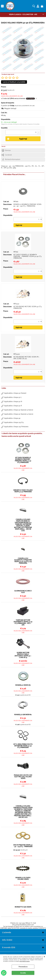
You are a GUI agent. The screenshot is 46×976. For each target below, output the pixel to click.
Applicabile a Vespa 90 (12, 418)
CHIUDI (44, 956)
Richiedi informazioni (12, 159)
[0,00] (42, 6)
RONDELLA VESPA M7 (23, 685)
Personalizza (23, 967)
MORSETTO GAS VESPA (23, 907)
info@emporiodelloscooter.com (23, 925)
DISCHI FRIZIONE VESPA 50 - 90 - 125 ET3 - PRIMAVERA (23, 845)
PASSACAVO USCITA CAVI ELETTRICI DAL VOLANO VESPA (23, 776)
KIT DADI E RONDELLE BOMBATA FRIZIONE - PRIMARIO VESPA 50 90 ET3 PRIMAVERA (27, 256)
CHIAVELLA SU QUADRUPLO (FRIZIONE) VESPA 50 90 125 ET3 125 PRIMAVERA (23, 561)
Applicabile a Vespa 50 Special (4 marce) (18, 414)
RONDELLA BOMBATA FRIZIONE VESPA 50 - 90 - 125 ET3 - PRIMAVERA (27, 205)
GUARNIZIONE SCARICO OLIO (23, 591)
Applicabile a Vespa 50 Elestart (15, 393)
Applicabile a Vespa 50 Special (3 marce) (18, 410)
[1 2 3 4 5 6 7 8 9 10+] (23, 132)
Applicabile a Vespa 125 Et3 (14, 422)
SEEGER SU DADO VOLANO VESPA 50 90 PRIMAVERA (23, 491)
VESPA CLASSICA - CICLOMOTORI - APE (23, 14)
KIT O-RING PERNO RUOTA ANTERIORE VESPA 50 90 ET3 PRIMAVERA (23, 745)
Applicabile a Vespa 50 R (13, 406)
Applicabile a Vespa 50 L (13, 397)
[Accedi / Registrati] (38, 6)
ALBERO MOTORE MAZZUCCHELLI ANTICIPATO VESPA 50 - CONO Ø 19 (23, 655)
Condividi (8, 155)
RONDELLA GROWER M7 (23, 714)
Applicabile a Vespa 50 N (13, 401)
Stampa (8, 150)
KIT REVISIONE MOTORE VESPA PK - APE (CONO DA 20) (26, 357)
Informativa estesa (25, 961)
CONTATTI (42, 928)
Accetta (23, 973)
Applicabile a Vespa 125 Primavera (16, 426)
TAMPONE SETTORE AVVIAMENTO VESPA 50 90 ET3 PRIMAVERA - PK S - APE (23, 622)
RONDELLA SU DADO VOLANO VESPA (23, 878)
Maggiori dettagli (10, 108)
